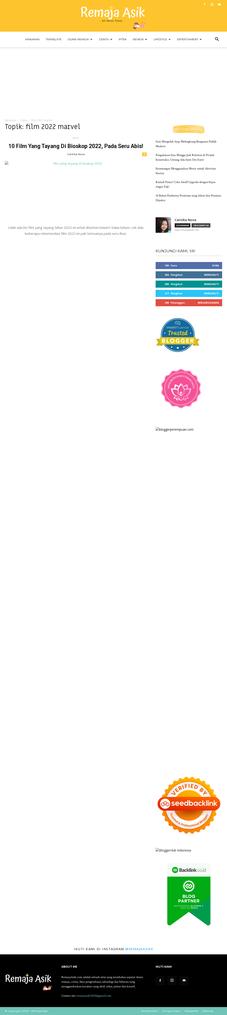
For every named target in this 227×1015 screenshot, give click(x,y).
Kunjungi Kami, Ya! (175, 251)
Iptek (123, 39)
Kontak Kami (149, 1011)
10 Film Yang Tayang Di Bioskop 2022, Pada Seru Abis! (75, 146)
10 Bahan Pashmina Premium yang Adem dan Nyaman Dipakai (188, 198)
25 (144, 154)
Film (76, 138)
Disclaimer (191, 1011)
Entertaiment (187, 39)
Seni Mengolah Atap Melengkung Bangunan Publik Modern (186, 144)
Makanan (32, 39)
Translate (54, 39)
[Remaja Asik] (113, 16)
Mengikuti (211, 274)
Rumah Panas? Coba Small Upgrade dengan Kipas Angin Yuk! (185, 184)
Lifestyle (160, 39)
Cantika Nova (76, 154)
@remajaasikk (139, 949)
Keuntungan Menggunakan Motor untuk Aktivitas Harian (186, 171)
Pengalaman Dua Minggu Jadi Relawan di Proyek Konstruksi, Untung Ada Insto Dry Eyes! (185, 157)
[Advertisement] (113, 80)
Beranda (10, 120)
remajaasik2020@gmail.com (94, 996)
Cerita (104, 39)
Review (138, 39)
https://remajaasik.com (187, 230)
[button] (216, 40)
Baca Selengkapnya (76, 243)
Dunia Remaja (78, 39)
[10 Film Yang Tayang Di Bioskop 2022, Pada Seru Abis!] (76, 190)
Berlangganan (208, 302)
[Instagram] (212, 4)
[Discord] (219, 4)
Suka (215, 265)
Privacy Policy (171, 1011)
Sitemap (207, 1011)
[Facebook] (204, 4)
